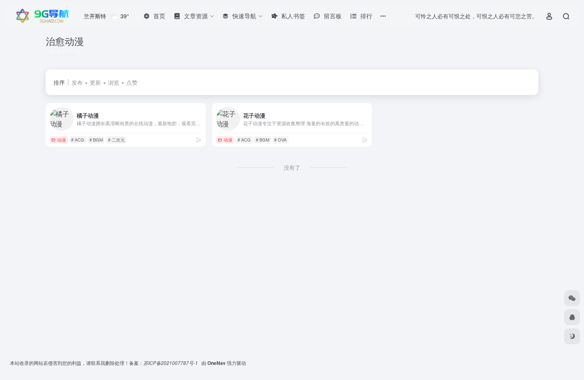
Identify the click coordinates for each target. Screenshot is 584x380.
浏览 (113, 82)
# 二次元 (116, 139)
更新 (95, 82)
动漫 (61, 139)
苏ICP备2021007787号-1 (171, 362)
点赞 (131, 82)
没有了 (292, 167)
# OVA (280, 139)
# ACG (77, 139)
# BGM (96, 139)
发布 (77, 82)
